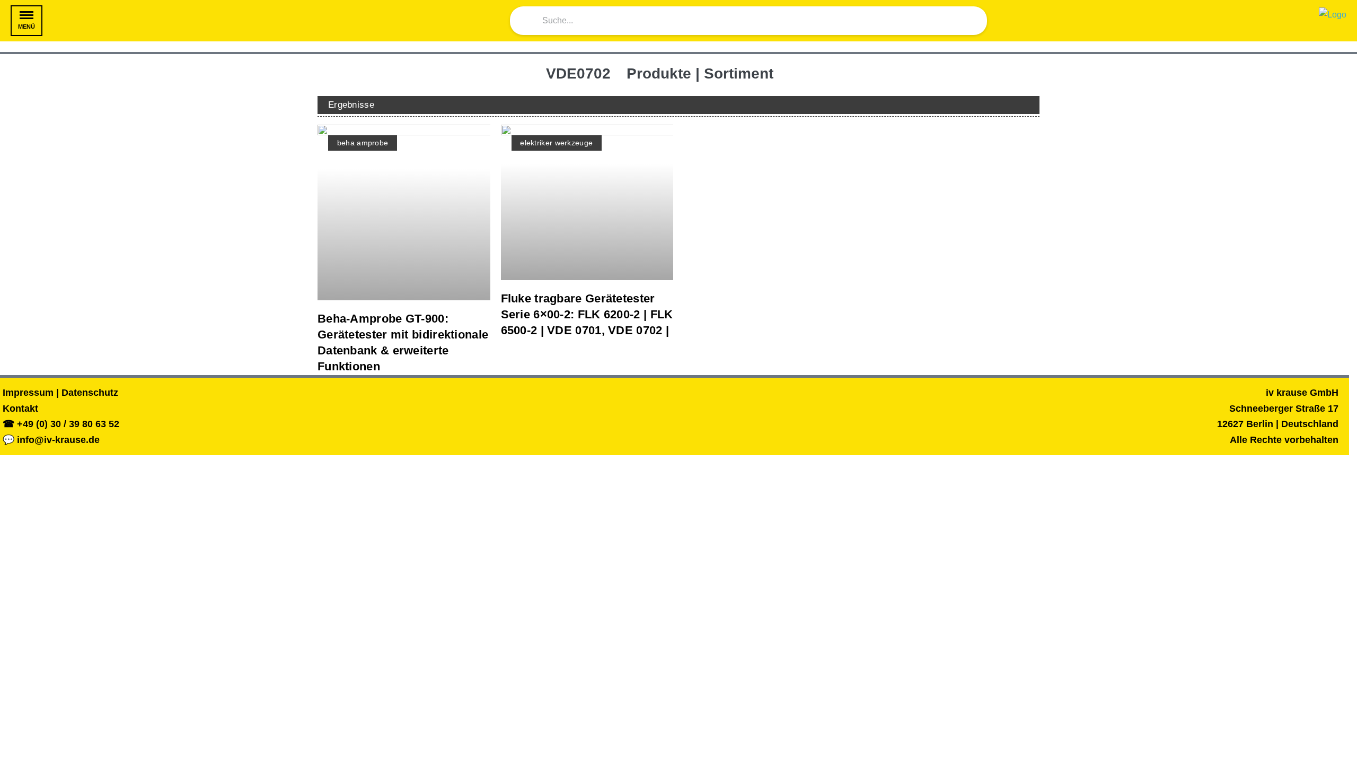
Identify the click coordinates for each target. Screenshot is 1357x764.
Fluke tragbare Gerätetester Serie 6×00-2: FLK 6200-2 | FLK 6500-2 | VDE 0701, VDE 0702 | (587, 314)
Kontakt (20, 408)
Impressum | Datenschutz (60, 392)
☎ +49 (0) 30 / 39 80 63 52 (61, 424)
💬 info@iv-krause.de (51, 440)
